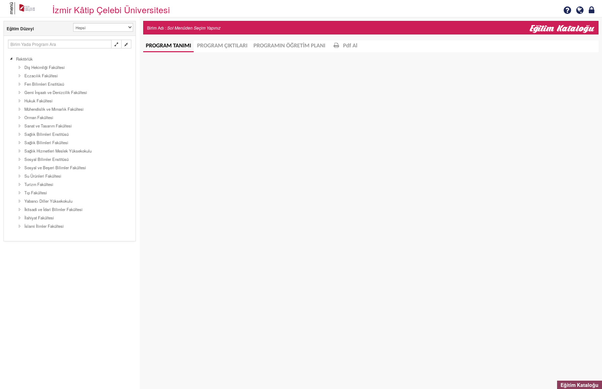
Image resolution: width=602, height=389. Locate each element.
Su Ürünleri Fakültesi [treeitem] (42, 176)
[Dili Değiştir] (579, 10)
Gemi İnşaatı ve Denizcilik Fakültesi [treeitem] (55, 92)
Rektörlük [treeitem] (24, 59)
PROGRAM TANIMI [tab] (168, 46)
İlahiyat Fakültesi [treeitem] (39, 217)
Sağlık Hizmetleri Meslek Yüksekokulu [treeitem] (58, 151)
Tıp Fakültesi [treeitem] (35, 192)
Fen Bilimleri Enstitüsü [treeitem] (44, 84)
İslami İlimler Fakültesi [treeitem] (44, 226)
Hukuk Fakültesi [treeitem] (38, 100)
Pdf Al (349, 46)
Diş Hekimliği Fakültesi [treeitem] (44, 67)
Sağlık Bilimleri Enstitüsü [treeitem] (46, 134)
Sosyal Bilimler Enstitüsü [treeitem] (46, 159)
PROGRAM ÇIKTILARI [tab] (222, 46)
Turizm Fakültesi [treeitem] (38, 184)
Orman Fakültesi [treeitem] (38, 117)
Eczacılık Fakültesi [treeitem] (41, 75)
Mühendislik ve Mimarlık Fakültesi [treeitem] (54, 109)
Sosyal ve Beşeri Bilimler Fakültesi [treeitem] (55, 167)
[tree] (70, 142)
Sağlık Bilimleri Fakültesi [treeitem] (46, 142)
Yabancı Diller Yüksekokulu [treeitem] (48, 201)
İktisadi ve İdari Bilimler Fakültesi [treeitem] (53, 209)
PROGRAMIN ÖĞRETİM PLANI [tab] (290, 46)
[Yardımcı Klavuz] (567, 10)
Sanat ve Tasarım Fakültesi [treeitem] (48, 126)
